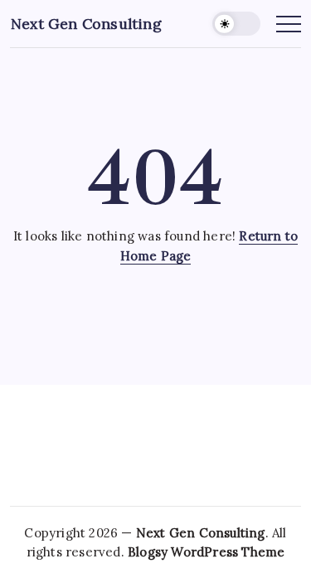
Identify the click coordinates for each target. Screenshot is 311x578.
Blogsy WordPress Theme (206, 552)
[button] (236, 24)
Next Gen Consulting (86, 23)
